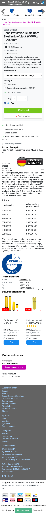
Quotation (5, 441)
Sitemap (5, 411)
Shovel (40, 15)
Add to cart (25, 110)
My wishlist (6, 423)
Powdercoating (12, 84)
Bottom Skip (30, 15)
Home (4, 20)
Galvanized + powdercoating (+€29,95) (21, 88)
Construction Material (10, 439)
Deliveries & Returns (9, 408)
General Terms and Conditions (13, 396)
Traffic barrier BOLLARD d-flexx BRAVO (11, 322)
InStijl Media (39, 483)
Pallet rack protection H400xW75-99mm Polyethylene (34, 322)
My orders (5, 421)
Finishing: (8, 80)
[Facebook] (5, 103)
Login (4, 419)
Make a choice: (10, 71)
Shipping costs (12, 53)
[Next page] (42, 289)
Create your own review (11, 43)
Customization (7, 436)
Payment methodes (9, 403)
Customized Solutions (10, 398)
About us (5, 393)
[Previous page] (38, 289)
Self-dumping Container (12, 15)
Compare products (8, 426)
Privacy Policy (7, 406)
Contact (5, 391)
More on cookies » (38, 510)
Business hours (7, 401)
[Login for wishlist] (17, 310)
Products (5, 434)
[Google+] (12, 103)
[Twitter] (8, 103)
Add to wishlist (24, 116)
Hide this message (23, 510)
